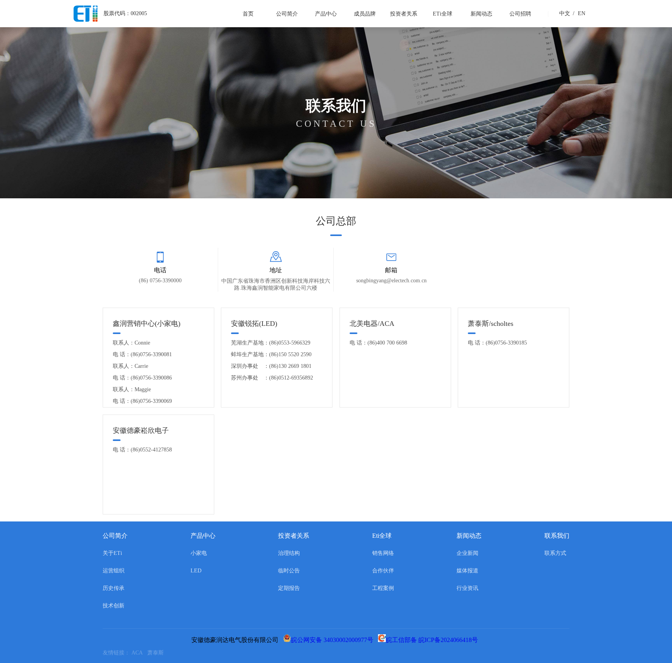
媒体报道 (467, 571)
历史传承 (113, 588)
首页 (248, 14)
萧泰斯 (157, 653)
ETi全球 (442, 14)
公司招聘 (520, 14)
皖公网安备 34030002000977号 (333, 640)
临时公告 (289, 571)
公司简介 (287, 14)
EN (579, 13)
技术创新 (113, 606)
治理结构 (289, 553)
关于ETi (112, 553)
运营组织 (113, 571)
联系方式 (555, 553)
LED (196, 571)
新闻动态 (481, 14)
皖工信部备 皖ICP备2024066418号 (433, 640)
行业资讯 (467, 588)
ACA (139, 653)
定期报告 (289, 588)
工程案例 (383, 588)
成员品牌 (365, 14)
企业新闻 (467, 553)
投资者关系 (403, 14)
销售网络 (383, 553)
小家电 (199, 553)
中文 (564, 13)
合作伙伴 (383, 571)
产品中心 (326, 14)
